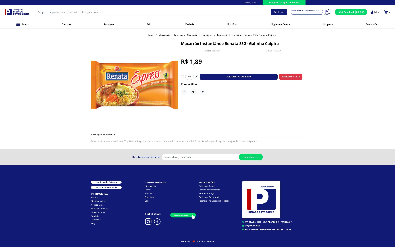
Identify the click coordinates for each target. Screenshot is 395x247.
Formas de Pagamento (209, 189)
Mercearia (164, 35)
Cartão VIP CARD (98, 212)
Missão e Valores (99, 201)
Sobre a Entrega (206, 193)
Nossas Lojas (249, 2)
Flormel (148, 193)
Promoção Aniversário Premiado (214, 200)
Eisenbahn (150, 197)
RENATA (277, 50)
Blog (93, 223)
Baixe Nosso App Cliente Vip (284, 2)
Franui (148, 189)
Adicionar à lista (291, 76)
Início (151, 35)
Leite (147, 200)
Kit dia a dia (150, 186)
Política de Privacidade (209, 197)
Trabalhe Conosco (99, 208)
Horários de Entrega (106, 182)
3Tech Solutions (206, 241)
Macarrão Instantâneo (200, 35)
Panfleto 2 (96, 219)
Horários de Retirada (106, 187)
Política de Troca (206, 186)
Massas (178, 35)
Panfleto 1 (96, 216)
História (94, 197)
